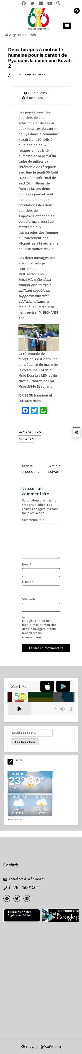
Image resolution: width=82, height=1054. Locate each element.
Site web (28, 599)
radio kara (32, 13)
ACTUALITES (29, 432)
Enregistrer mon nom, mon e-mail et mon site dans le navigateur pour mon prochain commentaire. (39, 629)
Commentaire (33, 520)
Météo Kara (13, 819)
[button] (67, 26)
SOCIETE (25, 439)
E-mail (27, 581)
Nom (26, 564)
